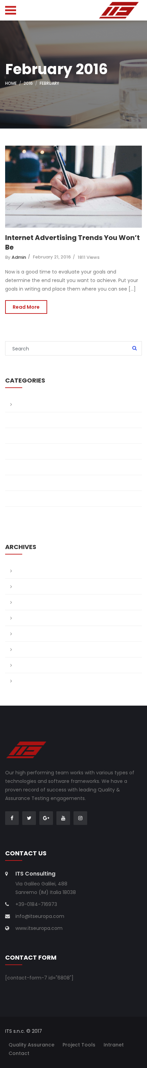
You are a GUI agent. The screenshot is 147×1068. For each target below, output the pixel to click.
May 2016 (26, 665)
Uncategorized (33, 514)
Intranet (114, 1044)
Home (11, 83)
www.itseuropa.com (39, 928)
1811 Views (88, 257)
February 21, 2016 (52, 257)
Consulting (28, 451)
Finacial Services (35, 482)
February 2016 (32, 680)
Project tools (79, 1044)
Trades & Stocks (35, 498)
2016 (28, 83)
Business (26, 419)
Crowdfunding (33, 467)
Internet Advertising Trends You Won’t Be (72, 242)
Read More (26, 307)
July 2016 (26, 649)
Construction (31, 435)
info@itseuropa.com (39, 916)
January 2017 (31, 586)
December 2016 (34, 602)
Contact (19, 1053)
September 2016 (35, 633)
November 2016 (34, 617)
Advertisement (33, 404)
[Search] (134, 348)
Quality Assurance (31, 1044)
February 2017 (32, 570)
